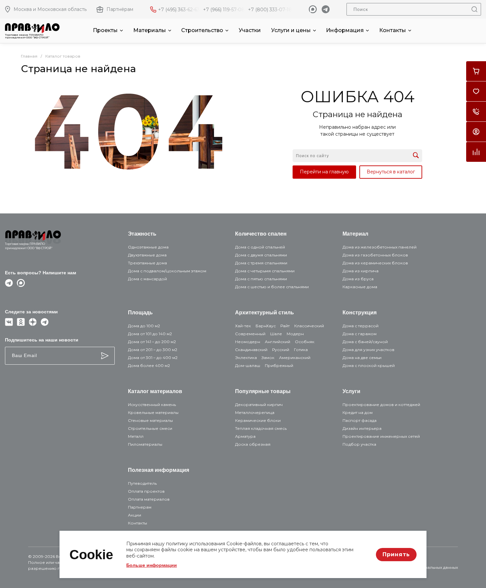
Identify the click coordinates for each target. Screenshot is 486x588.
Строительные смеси (150, 428)
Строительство (202, 30)
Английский (277, 341)
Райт (285, 325)
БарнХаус (266, 325)
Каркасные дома (360, 286)
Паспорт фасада (360, 420)
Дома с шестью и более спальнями (272, 286)
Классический (309, 325)
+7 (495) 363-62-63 (179, 10)
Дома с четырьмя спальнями (265, 270)
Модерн (295, 333)
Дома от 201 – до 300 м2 (152, 349)
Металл (135, 436)
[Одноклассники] (21, 324)
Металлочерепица (254, 412)
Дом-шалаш (247, 365)
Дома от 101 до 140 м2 (150, 333)
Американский (294, 357)
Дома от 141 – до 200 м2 (152, 341)
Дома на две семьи (362, 357)
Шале (276, 333)
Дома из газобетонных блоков (375, 254)
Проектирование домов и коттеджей (381, 404)
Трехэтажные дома (147, 262)
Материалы (149, 30)
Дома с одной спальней (260, 247)
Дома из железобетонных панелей (380, 247)
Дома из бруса (358, 278)
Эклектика (246, 357)
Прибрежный (279, 365)
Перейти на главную (324, 172)
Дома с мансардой (147, 278)
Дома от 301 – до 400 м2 (153, 357)
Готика (301, 349)
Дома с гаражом (360, 333)
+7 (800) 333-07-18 (270, 10)
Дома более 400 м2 (149, 365)
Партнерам (139, 507)
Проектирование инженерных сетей (381, 436)
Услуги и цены (291, 30)
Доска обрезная (252, 444)
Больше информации (151, 565)
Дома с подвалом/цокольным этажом (167, 270)
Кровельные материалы (153, 412)
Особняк (304, 341)
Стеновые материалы (150, 420)
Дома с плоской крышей (369, 365)
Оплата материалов (149, 499)
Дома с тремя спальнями (261, 262)
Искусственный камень (152, 404)
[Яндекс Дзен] (33, 324)
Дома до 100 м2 (144, 325)
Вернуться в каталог (391, 172)
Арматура (245, 436)
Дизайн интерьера (362, 428)
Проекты (105, 30)
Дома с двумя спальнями (261, 254)
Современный (250, 333)
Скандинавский (251, 349)
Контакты (392, 30)
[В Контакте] (9, 324)
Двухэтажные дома (147, 254)
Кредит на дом (358, 412)
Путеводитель (142, 483)
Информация (345, 30)
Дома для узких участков (368, 349)
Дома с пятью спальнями (261, 278)
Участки (250, 30)
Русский (280, 349)
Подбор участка (359, 444)
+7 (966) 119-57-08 (224, 10)
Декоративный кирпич (259, 404)
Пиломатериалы (145, 444)
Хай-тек (243, 325)
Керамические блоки (258, 420)
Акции (134, 515)
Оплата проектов (146, 491)
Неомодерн (247, 341)
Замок (268, 357)
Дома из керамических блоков (375, 262)
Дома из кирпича (361, 270)
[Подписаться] (105, 356)
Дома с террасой (361, 325)
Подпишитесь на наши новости (41, 339)
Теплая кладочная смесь (261, 428)
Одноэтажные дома (148, 247)
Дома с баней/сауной (365, 341)
